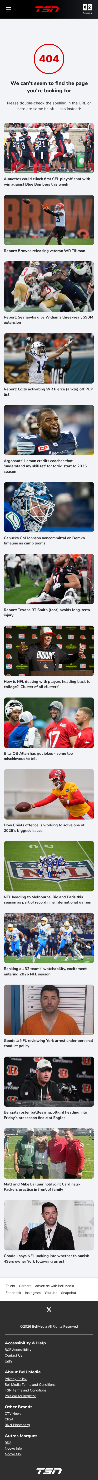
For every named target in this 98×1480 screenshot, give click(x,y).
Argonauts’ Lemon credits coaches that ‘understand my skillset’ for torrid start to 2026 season (45, 466)
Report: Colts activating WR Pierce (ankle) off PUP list (48, 392)
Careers (25, 1286)
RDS (8, 1443)
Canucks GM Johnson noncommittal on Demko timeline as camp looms (44, 540)
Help (8, 1361)
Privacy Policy (16, 1379)
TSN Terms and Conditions (25, 1390)
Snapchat (68, 1293)
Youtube (50, 1293)
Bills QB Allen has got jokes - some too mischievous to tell (38, 756)
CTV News (13, 1413)
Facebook (13, 1293)
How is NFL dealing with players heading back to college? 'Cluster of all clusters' (47, 684)
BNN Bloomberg (17, 1425)
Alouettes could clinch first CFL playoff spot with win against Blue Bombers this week (47, 181)
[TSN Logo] (47, 9)
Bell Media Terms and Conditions (30, 1384)
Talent (10, 1286)
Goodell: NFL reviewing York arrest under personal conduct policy (48, 1043)
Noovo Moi (13, 1454)
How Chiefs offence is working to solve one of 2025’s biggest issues (44, 828)
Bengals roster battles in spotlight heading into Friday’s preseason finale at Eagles (45, 1115)
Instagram (33, 1293)
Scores (87, 13)
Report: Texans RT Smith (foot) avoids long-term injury (47, 612)
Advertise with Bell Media (54, 1286)
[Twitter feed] (49, 1309)
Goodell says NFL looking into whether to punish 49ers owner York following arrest (46, 1258)
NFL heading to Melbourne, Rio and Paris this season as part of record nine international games (47, 900)
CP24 (9, 1419)
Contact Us (13, 1355)
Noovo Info (13, 1448)
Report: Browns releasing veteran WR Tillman (44, 250)
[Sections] (8, 9)
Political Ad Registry (20, 1396)
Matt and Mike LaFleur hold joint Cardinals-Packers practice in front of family (42, 1187)
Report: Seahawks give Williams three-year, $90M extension (48, 320)
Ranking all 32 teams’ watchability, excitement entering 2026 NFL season (45, 971)
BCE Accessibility (18, 1350)
